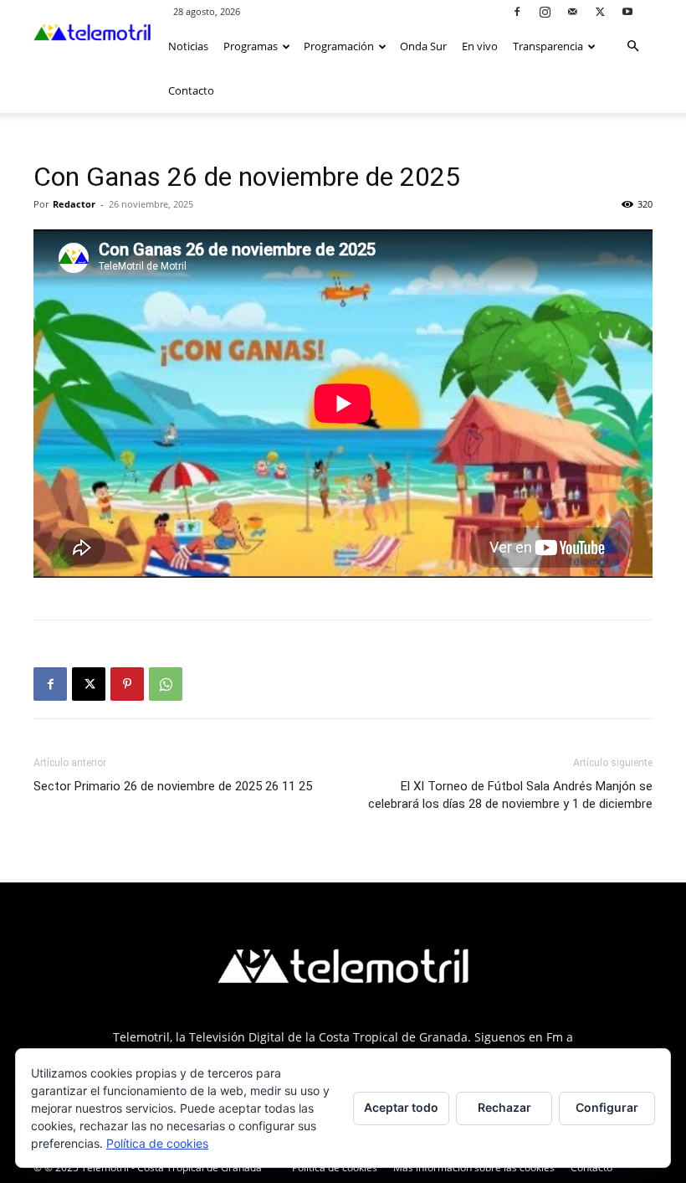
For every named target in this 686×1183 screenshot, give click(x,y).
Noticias (188, 46)
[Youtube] (627, 11)
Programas (250, 46)
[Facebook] (517, 11)
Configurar (607, 1107)
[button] (632, 46)
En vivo (480, 46)
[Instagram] (544, 11)
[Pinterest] (127, 684)
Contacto (191, 90)
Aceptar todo (401, 1107)
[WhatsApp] (165, 684)
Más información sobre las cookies (474, 1167)
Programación (339, 46)
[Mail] (572, 11)
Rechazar (504, 1107)
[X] (599, 11)
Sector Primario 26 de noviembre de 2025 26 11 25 (172, 786)
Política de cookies (334, 1167)
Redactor (74, 204)
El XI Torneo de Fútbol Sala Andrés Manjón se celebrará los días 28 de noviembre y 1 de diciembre (510, 795)
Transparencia (548, 46)
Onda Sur (423, 46)
